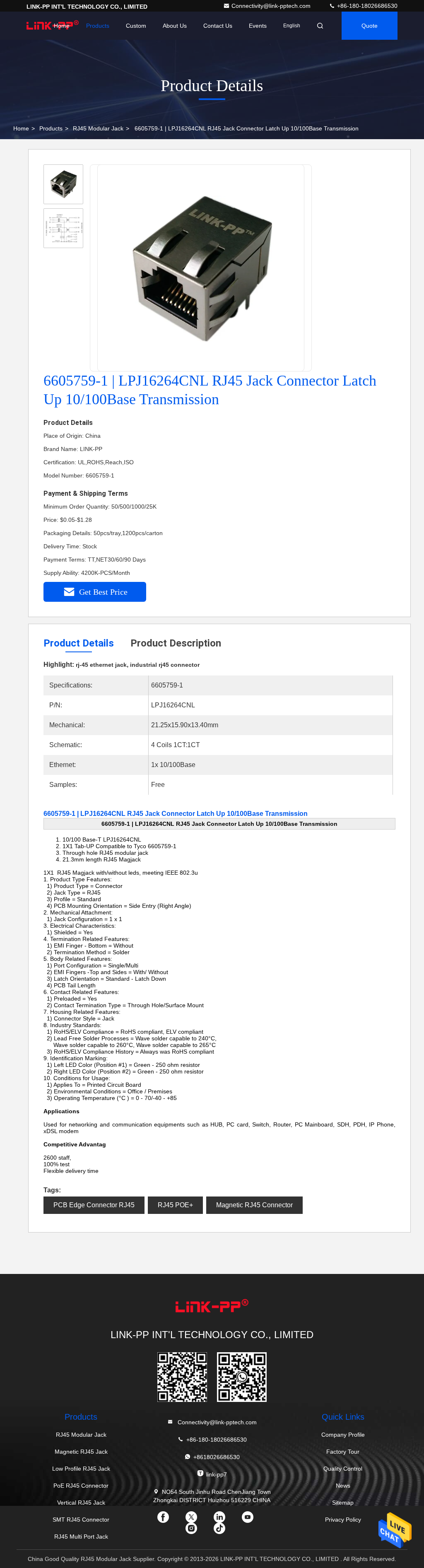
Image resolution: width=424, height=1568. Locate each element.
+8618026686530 (216, 1457)
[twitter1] (198, 1520)
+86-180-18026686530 (366, 5)
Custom (136, 25)
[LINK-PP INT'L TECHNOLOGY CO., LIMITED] (212, 1307)
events (258, 25)
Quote (369, 25)
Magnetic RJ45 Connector (254, 1205)
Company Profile (343, 1434)
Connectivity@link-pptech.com (271, 5)
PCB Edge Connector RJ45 (94, 1205)
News (343, 1485)
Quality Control (342, 1468)
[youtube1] (254, 1520)
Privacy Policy (343, 1519)
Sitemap (343, 1502)
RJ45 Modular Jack (98, 128)
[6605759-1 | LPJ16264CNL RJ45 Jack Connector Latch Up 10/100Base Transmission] (201, 268)
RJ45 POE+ (175, 1205)
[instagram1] (198, 1531)
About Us (175, 25)
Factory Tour (342, 1451)
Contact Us (217, 25)
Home (62, 25)
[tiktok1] (226, 1531)
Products (97, 25)
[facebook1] (170, 1520)
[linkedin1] (226, 1520)
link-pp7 (216, 1474)
